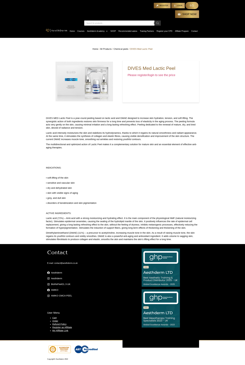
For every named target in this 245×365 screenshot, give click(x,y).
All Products (106, 49)
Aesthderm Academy (96, 31)
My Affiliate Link (60, 330)
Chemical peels (121, 49)
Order (55, 321)
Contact (194, 31)
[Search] (157, 23)
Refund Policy (59, 324)
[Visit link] (161, 268)
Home (72, 31)
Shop (113, 31)
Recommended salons (127, 31)
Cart (54, 318)
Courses (80, 31)
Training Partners (147, 31)
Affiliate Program (182, 31)
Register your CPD (164, 31)
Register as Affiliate (62, 327)
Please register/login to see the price (151, 75)
